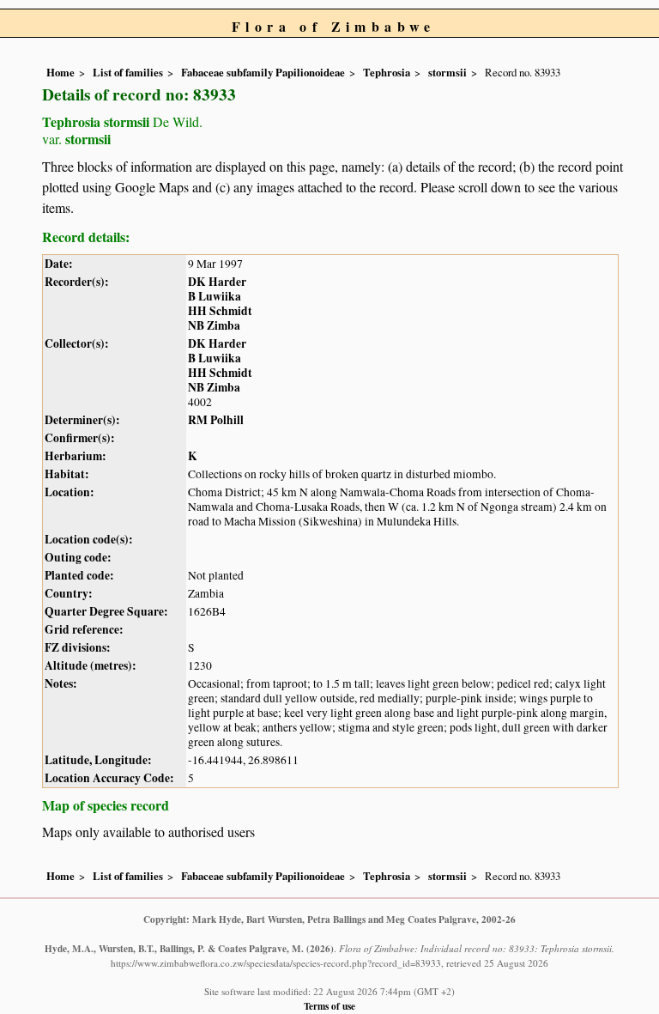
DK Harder (217, 281)
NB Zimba (214, 325)
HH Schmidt (220, 310)
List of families (128, 72)
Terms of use (329, 1006)
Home (60, 72)
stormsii (447, 72)
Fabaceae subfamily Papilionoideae (263, 72)
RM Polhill (216, 419)
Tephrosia (386, 72)
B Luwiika (214, 296)
